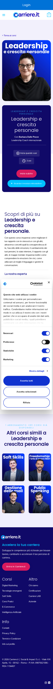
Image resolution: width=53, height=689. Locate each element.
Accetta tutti (26, 381)
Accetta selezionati (26, 391)
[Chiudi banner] (49, 284)
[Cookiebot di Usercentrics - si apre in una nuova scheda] (32, 284)
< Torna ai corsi (9, 35)
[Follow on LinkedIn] (49, 683)
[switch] (46, 342)
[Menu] (3, 15)
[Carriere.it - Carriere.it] (27, 15)
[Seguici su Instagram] (46, 683)
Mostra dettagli (36, 371)
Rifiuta (26, 402)
